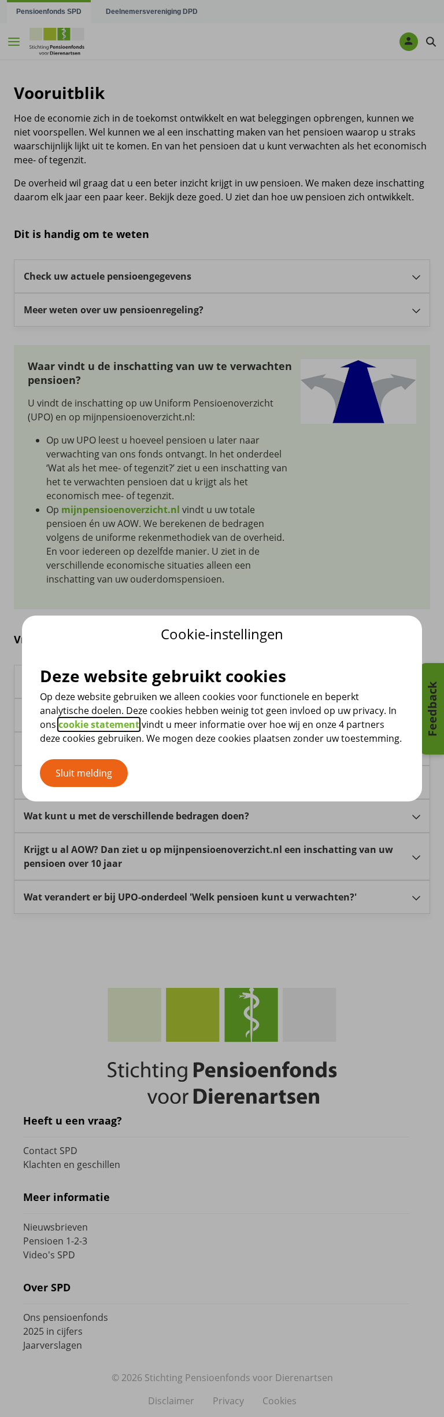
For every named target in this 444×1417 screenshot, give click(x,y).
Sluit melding (84, 773)
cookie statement (98, 724)
